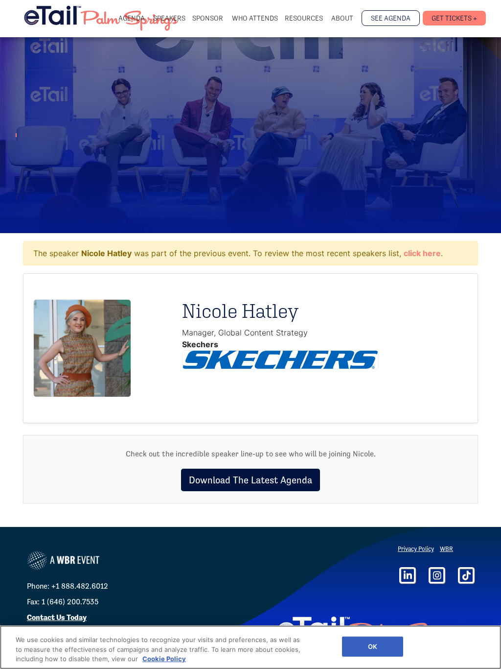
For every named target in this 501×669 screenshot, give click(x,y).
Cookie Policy (164, 659)
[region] (250, 647)
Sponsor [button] (208, 18)
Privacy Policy (416, 548)
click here (422, 253)
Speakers (169, 18)
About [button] (343, 18)
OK (372, 646)
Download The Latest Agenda (250, 480)
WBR (446, 548)
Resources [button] (304, 18)
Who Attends (255, 18)
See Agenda (390, 18)
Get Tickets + (454, 18)
